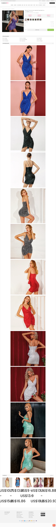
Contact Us (37, 12)
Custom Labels (31, 517)
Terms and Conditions (20, 514)
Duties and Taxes (19, 515)
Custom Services (31, 514)
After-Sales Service (19, 516)
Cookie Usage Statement (20, 517)
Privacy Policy (18, 513)
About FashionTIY (7, 513)
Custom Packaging (31, 515)
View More (51, 475)
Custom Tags (30, 516)
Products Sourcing (31, 513)
